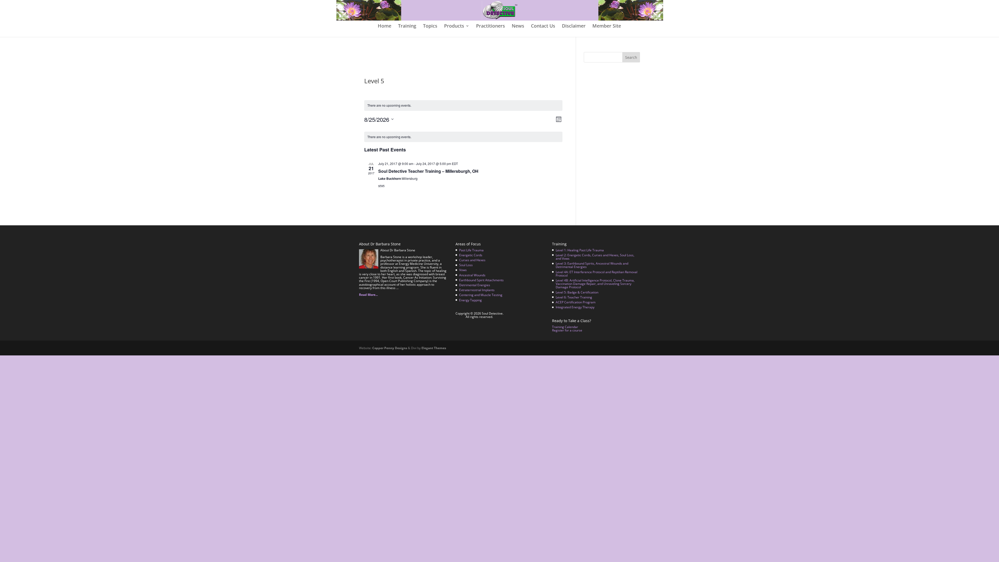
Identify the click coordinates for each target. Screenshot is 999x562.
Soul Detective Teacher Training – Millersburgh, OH (428, 171)
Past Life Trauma (471, 250)
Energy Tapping (470, 300)
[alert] (463, 105)
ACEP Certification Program (575, 302)
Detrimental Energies (474, 285)
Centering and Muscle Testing (480, 295)
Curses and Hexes (472, 260)
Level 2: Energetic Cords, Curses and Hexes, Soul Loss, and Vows (595, 257)
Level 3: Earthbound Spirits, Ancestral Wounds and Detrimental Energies (592, 265)
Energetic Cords (470, 255)
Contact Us (543, 26)
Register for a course (567, 330)
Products (454, 26)
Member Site (606, 26)
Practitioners (490, 26)
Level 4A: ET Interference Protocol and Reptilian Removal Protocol (596, 274)
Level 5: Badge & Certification (577, 292)
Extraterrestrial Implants (477, 290)
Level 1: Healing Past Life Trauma (580, 250)
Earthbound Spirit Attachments (481, 280)
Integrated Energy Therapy (575, 307)
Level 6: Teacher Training (574, 297)
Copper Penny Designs (389, 348)
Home (384, 26)
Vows (463, 270)
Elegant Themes (433, 348)
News (518, 26)
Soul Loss (466, 265)
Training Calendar (565, 327)
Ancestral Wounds (472, 275)
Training (407, 26)
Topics (430, 26)
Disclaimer (574, 26)
